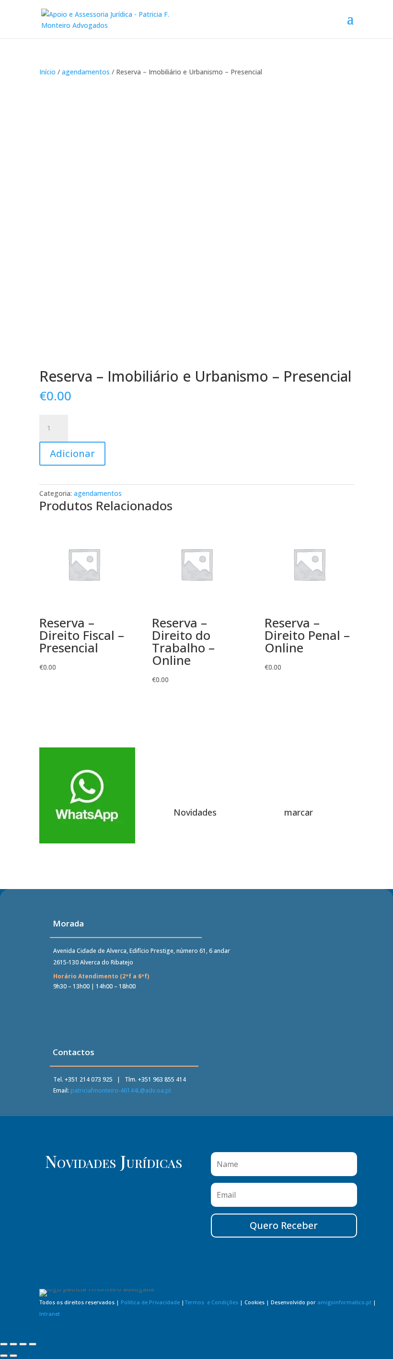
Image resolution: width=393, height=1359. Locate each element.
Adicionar (72, 453)
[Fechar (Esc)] (32, 1344)
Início (47, 71)
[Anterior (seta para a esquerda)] (4, 1355)
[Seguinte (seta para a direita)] (13, 1355)
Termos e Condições (211, 1302)
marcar (298, 812)
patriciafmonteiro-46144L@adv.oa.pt (120, 1090)
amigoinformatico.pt (344, 1302)
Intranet (49, 1313)
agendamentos (86, 71)
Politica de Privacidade (150, 1302)
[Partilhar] (23, 1344)
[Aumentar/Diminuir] (4, 1344)
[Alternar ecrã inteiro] (13, 1344)
